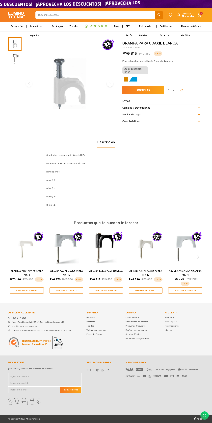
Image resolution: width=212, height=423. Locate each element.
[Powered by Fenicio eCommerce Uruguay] (199, 418)
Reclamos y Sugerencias (137, 338)
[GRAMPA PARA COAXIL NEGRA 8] (106, 248)
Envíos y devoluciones (136, 330)
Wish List (169, 330)
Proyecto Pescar (94, 334)
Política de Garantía (166, 28)
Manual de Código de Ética (191, 28)
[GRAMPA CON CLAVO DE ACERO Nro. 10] (66, 248)
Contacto (90, 322)
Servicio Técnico (133, 334)
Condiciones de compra (137, 322)
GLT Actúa (129, 28)
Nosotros (90, 317)
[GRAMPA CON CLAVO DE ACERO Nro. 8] (26, 248)
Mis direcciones (172, 326)
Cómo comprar (133, 317)
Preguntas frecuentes (136, 326)
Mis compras (171, 322)
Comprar (143, 90)
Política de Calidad (145, 28)
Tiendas (73, 26)
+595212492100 (98, 26)
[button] (159, 15)
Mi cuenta (169, 317)
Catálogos (57, 26)
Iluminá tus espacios (36, 28)
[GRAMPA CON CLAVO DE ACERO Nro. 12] (145, 248)
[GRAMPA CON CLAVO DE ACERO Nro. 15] (185, 248)
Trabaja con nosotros (96, 330)
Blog (116, 26)
